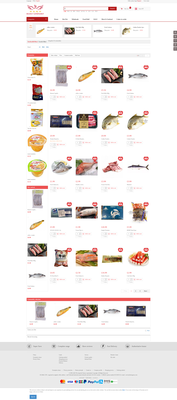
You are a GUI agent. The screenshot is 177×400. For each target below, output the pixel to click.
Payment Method (63, 361)
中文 (34, 1)
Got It (33, 397)
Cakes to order (122, 19)
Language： (29, 1)
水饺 (89, 11)
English (38, 1)
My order (113, 357)
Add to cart (62, 97)
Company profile (98, 370)
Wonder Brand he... (130, 322)
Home (56, 19)
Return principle (79, 370)
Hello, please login (132, 1)
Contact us (88, 370)
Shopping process (63, 359)
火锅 (65, 11)
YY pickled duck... (32, 103)
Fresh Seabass (108, 27)
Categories (31, 19)
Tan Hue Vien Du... (32, 128)
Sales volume (54, 55)
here (124, 390)
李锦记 (78, 11)
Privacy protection (68, 370)
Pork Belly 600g (80, 27)
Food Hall (86, 19)
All (39, 47)
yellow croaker (51, 27)
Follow (54, 99)
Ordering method (63, 357)
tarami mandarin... (32, 154)
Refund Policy (88, 359)
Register (139, 1)
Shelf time (77, 55)
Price (61, 55)
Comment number (68, 55)
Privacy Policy (36, 359)
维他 (68, 11)
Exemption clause (37, 357)
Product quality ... (89, 357)
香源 (96, 11)
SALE (95, 19)
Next (146, 291)
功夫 (92, 11)
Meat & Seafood (107, 19)
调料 (74, 11)
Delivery (61, 363)
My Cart (126, 9)
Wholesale (75, 19)
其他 (47, 47)
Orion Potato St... (32, 77)
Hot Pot (65, 19)
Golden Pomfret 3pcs (138, 27)
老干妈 (83, 11)
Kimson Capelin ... (32, 209)
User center (146, 1)
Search (112, 8)
